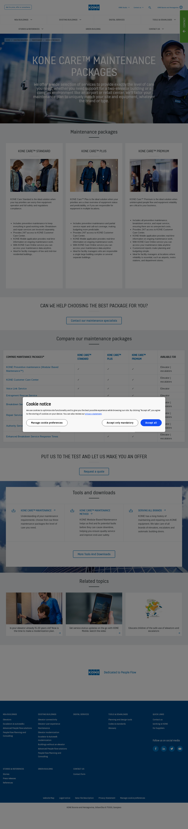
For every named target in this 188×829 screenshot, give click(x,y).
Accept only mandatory (120, 422)
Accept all (151, 422)
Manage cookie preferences (47, 422)
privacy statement (93, 413)
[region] (94, 414)
